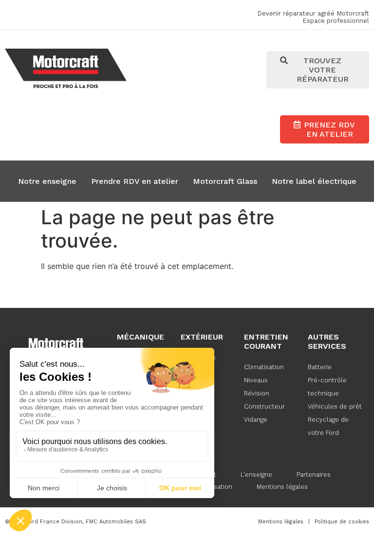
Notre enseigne (47, 181)
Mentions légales (282, 486)
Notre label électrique (314, 181)
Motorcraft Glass (225, 181)
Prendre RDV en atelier (134, 181)
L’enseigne (256, 474)
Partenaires (314, 474)
